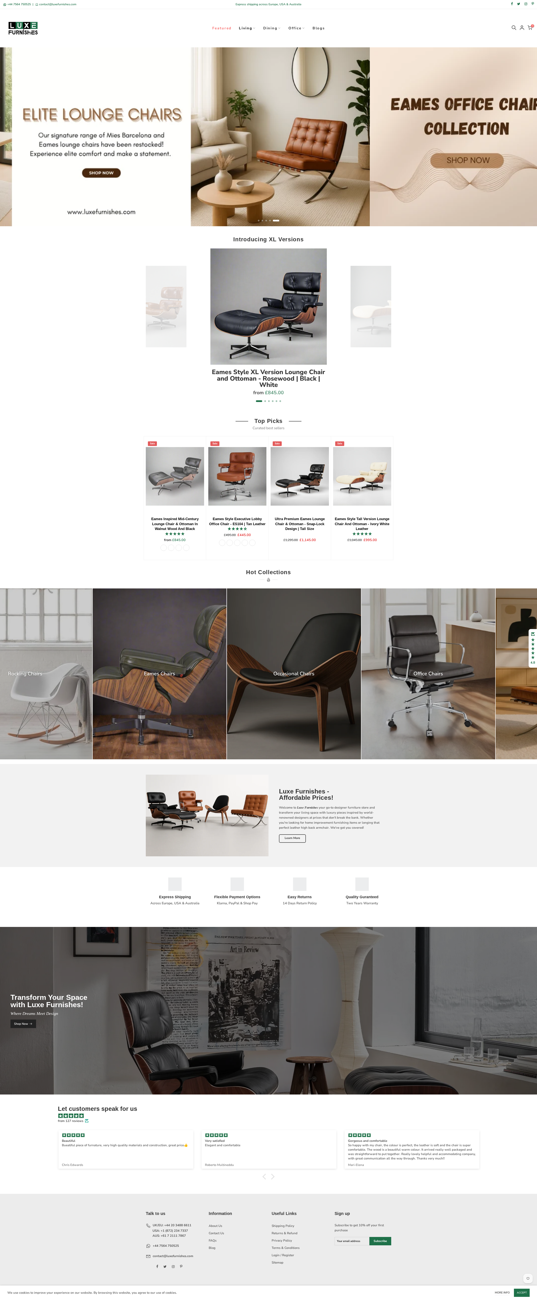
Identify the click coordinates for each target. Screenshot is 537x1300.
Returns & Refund (284, 1233)
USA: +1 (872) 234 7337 (170, 1231)
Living (245, 28)
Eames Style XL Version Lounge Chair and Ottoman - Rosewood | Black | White (268, 378)
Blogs (319, 28)
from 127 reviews (70, 1121)
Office (294, 28)
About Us (215, 1226)
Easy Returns (300, 897)
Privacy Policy (282, 1240)
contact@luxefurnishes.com (57, 4)
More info (502, 1293)
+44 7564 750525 (19, 4)
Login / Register (283, 1255)
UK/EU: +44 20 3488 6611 (171, 1225)
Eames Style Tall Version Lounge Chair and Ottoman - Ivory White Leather (221, 524)
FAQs (212, 1240)
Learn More (292, 838)
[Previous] (151, 328)
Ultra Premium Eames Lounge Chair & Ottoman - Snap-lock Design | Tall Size (159, 524)
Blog (212, 1248)
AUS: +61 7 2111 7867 (169, 1236)
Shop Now (21, 1024)
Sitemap (277, 1262)
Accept (522, 1292)
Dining (270, 28)
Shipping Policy (283, 1226)
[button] (533, 648)
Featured (222, 28)
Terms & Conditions (286, 1248)
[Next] (386, 328)
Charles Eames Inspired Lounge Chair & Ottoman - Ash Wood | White (346, 524)
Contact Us (216, 1233)
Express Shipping (175, 897)
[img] (270, 1115)
